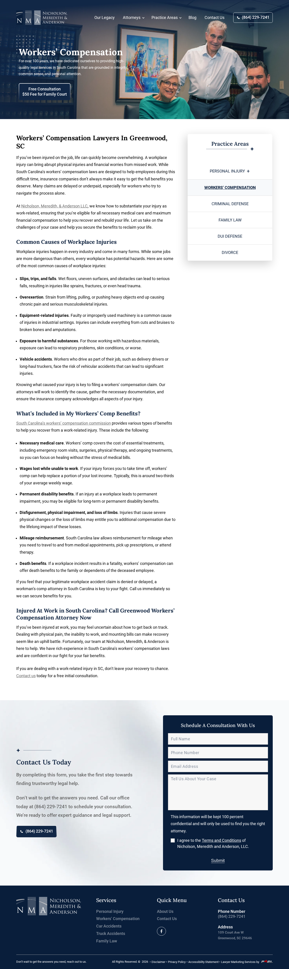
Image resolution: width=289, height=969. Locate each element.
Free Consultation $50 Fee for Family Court (44, 92)
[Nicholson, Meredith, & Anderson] (42, 17)
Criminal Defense (230, 204)
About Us (165, 911)
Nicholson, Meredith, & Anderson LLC (54, 206)
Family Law (230, 220)
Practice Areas (164, 17)
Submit (218, 860)
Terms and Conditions (221, 840)
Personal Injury (227, 171)
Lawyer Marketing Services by (240, 962)
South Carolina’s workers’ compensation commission (63, 423)
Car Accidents (108, 926)
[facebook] (161, 931)
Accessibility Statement (203, 962)
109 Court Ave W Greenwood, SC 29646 (235, 935)
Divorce (230, 252)
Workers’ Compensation (230, 187)
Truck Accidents (110, 933)
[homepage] (49, 906)
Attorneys (131, 17)
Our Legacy (104, 17)
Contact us (26, 676)
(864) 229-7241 (255, 17)
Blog (192, 17)
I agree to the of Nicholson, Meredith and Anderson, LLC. (213, 843)
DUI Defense (230, 236)
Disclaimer (158, 962)
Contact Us (214, 17)
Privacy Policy (177, 962)
